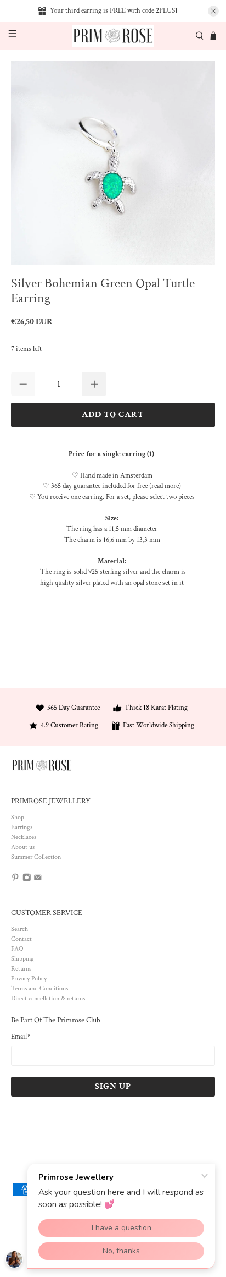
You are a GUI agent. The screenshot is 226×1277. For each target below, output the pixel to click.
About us (23, 847)
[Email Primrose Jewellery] (37, 880)
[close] (213, 11)
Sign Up (113, 1086)
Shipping (22, 959)
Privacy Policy (29, 978)
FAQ (17, 949)
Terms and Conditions (39, 988)
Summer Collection (36, 857)
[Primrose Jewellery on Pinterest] (15, 880)
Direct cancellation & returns (48, 998)
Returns (21, 968)
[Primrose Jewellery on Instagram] (26, 880)
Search (19, 929)
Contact (21, 939)
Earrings (21, 827)
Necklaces (23, 837)
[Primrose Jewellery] (113, 36)
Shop (17, 817)
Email (20, 1037)
